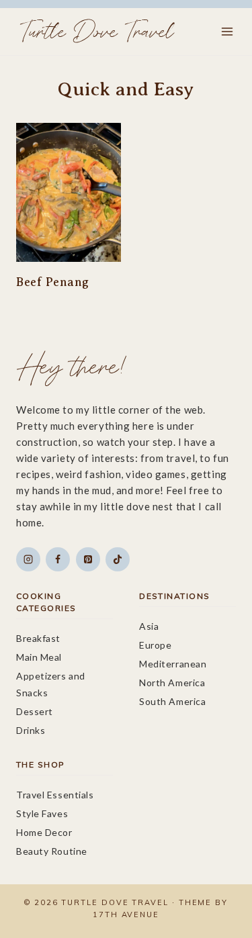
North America (172, 682)
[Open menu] (226, 31)
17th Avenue (126, 914)
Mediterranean (172, 663)
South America (172, 701)
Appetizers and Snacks (50, 684)
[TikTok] (118, 559)
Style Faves (42, 813)
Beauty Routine (51, 851)
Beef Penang (52, 282)
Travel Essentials (55, 794)
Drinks (30, 730)
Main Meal (39, 657)
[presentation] (68, 192)
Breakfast (38, 638)
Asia (149, 626)
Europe (155, 645)
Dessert (34, 711)
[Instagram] (28, 559)
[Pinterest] (88, 559)
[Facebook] (58, 559)
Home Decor (44, 832)
